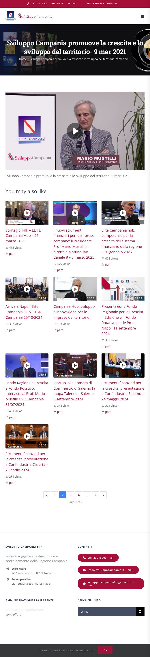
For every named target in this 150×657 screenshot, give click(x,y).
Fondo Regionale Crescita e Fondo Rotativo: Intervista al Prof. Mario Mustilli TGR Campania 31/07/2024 (26, 393)
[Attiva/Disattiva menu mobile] (143, 16)
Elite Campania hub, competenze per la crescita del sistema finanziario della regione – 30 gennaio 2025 (122, 241)
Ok (105, 650)
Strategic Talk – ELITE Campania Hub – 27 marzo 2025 (23, 235)
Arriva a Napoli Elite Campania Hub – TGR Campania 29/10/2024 (23, 312)
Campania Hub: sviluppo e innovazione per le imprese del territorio (74, 312)
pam (12, 254)
